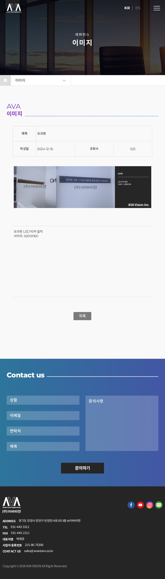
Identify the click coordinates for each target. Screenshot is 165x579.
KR (127, 8)
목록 (82, 316)
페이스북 (131, 504)
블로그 (158, 504)
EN (138, 8)
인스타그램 (149, 504)
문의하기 (82, 468)
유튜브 (140, 504)
